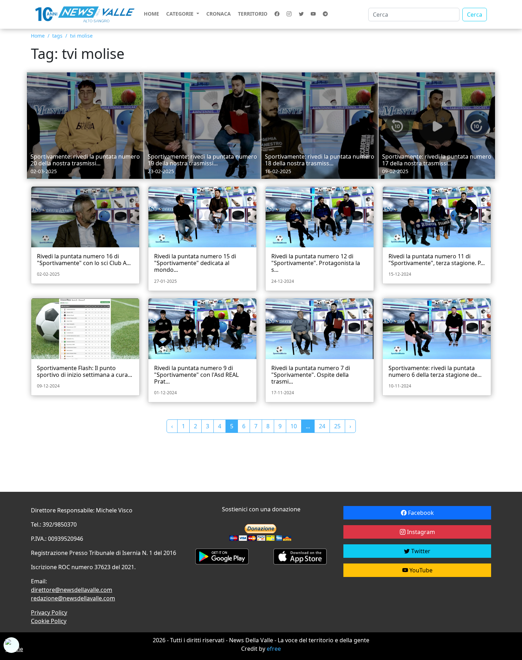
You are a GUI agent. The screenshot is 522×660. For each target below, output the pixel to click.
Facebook (420, 513)
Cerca (474, 14)
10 (293, 426)
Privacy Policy (49, 612)
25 (337, 426)
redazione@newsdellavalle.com (73, 598)
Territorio (252, 13)
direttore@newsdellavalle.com (71, 590)
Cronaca (218, 13)
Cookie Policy (48, 621)
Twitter (420, 551)
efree (274, 649)
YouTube (420, 570)
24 (322, 426)
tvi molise (81, 35)
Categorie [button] (180, 13)
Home (151, 13)
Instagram (420, 532)
